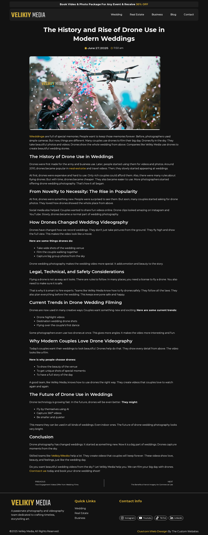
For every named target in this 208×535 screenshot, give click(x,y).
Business (157, 14)
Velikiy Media (60, 455)
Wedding (116, 14)
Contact (189, 14)
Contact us (37, 470)
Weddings (36, 136)
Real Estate (137, 14)
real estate (77, 168)
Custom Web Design (152, 531)
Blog (173, 14)
